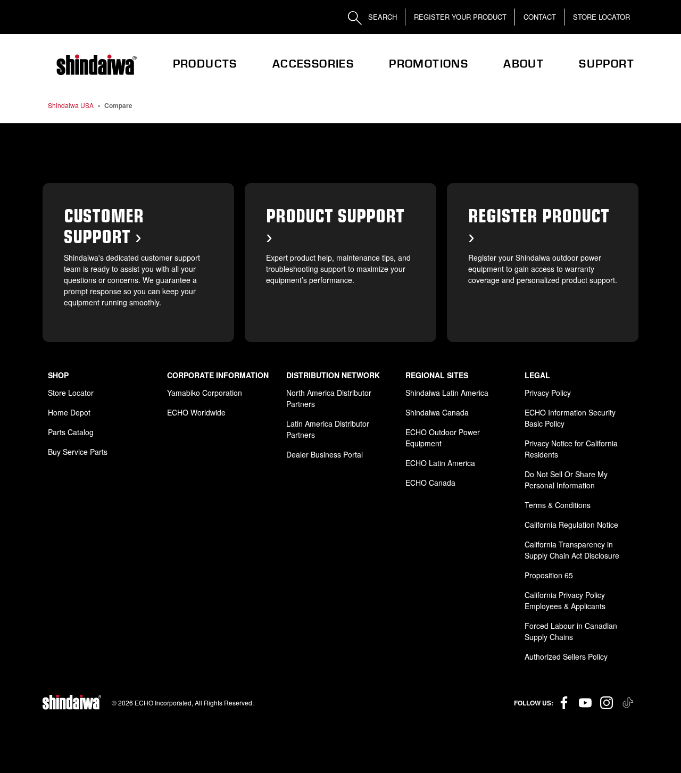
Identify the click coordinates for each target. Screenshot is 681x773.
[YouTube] (585, 702)
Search (381, 17)
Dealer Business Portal (324, 454)
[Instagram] (606, 702)
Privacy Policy (548, 392)
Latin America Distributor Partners (327, 429)
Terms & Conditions (558, 505)
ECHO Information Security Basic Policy (570, 418)
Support (606, 64)
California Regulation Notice (571, 524)
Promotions (428, 64)
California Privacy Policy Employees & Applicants (565, 600)
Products (205, 64)
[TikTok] (627, 702)
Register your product (460, 17)
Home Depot (69, 412)
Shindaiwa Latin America (446, 392)
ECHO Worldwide (196, 412)
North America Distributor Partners (328, 398)
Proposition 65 (549, 575)
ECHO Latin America (440, 463)
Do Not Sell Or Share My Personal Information (566, 480)
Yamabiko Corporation (204, 392)
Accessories (313, 64)
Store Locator (601, 17)
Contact (540, 17)
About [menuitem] (523, 64)
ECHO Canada (430, 482)
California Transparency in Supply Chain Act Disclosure (572, 550)
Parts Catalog (71, 432)
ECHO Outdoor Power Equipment (442, 437)
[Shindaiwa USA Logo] (96, 65)
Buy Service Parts (77, 451)
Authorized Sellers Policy (566, 656)
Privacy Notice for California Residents (571, 449)
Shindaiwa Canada (437, 412)
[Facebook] (564, 702)
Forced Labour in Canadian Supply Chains (571, 631)
